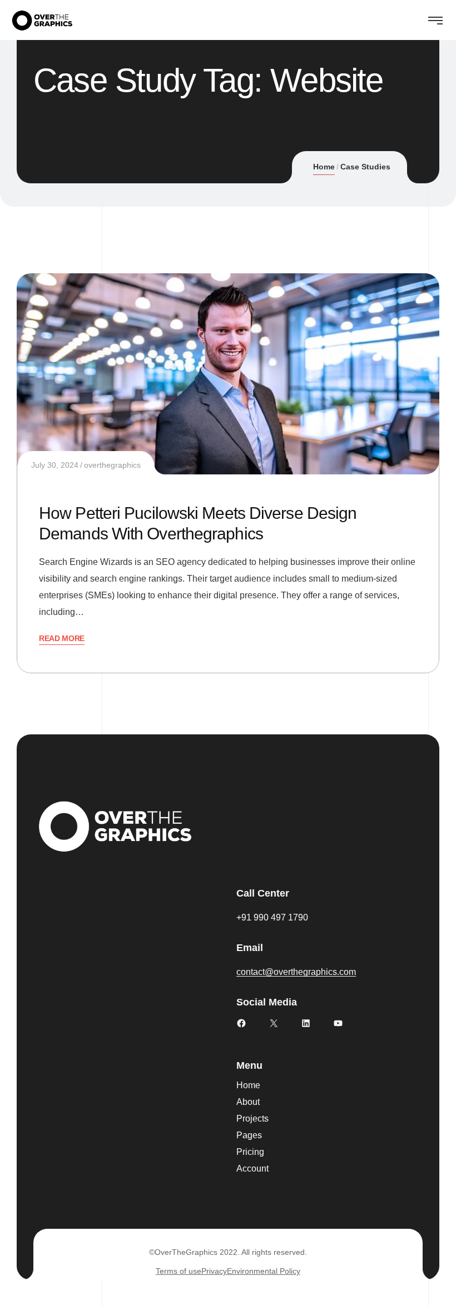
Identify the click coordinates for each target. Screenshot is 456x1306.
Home (324, 166)
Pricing (250, 1152)
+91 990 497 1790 (272, 917)
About (248, 1102)
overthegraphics (112, 465)
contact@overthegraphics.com (296, 972)
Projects (252, 1118)
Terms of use (178, 1271)
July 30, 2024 (54, 465)
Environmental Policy (263, 1271)
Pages (249, 1135)
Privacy (214, 1271)
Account (252, 1168)
